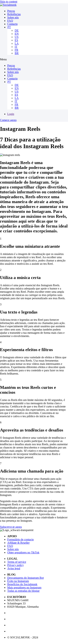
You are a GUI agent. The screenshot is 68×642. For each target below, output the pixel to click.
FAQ (10, 20)
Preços (11, 10)
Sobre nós (13, 17)
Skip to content (8, 1)
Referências (14, 14)
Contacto (12, 23)
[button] (34, 59)
